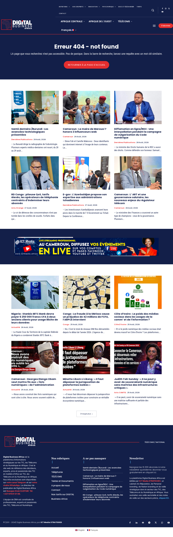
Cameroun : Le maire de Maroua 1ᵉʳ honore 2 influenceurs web (85, 130)
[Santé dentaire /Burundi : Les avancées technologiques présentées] (35, 107)
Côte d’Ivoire (120, 324)
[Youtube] (162, 12)
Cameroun (68, 137)
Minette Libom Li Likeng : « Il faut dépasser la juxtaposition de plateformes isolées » (83, 382)
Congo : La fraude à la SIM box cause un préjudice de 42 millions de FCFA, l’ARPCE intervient (86, 316)
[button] (152, 10)
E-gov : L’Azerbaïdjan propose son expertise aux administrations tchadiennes (85, 197)
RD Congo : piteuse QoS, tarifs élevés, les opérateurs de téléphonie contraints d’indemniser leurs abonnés (34, 199)
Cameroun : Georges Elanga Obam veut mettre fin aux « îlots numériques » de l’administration (33, 382)
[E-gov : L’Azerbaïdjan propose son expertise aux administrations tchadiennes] (86, 172)
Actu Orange (17, 208)
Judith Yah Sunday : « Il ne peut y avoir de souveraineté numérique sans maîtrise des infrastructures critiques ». (135, 383)
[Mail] (143, 522)
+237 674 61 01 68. (12, 494)
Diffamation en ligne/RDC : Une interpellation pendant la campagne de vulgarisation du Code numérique (137, 133)
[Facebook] (162, 8)
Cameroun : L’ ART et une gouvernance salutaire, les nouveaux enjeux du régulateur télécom (134, 199)
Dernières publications (21, 139)
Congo (66, 324)
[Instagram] (165, 8)
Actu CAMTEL (120, 393)
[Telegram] (149, 522)
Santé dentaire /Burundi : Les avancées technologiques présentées (29, 131)
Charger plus (85, 414)
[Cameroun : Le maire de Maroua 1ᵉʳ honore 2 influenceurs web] (86, 107)
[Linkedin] (136, 522)
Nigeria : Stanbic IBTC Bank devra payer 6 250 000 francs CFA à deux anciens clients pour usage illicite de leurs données (34, 318)
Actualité (15, 327)
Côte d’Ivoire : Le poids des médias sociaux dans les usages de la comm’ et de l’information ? (136, 316)
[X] (169, 8)
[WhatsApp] (162, 522)
